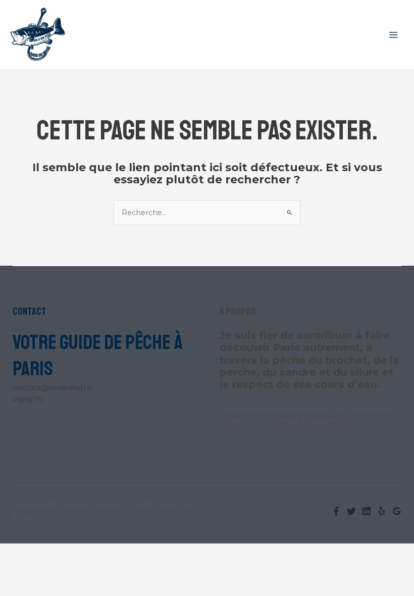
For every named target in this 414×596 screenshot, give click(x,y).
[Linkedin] (366, 511)
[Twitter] (351, 511)
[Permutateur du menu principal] (393, 34)
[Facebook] (336, 511)
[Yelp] (381, 511)
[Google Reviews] (396, 511)
